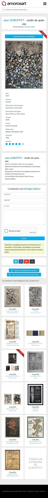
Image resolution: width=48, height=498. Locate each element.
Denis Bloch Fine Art (13, 443)
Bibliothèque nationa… (12, 343)
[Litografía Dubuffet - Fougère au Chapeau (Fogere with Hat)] (12, 297)
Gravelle (35, 311)
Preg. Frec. (43, 491)
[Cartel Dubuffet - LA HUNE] (35, 395)
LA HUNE (35, 409)
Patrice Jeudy (35, 345)
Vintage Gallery (29, 27)
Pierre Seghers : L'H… (13, 409)
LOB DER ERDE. (12, 474)
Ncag (35, 378)
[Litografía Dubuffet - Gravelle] (35, 297)
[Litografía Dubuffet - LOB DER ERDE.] (13, 460)
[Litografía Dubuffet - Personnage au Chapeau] (12, 427)
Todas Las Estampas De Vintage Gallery (25, 275)
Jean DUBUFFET (13, 20)
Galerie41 (35, 410)
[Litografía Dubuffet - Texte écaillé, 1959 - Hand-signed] (35, 362)
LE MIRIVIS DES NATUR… (12, 376)
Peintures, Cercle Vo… (35, 441)
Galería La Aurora (35, 312)
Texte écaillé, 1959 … (35, 376)
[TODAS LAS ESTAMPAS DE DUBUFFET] (35, 477)
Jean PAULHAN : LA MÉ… (35, 343)
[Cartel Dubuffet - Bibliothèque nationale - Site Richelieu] (13, 330)
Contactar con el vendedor (24, 36)
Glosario (36, 491)
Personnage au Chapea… (13, 441)
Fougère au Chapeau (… (12, 311)
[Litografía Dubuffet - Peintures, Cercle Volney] (35, 427)
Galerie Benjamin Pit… (12, 476)
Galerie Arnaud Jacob (12, 345)
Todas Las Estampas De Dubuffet (25, 270)
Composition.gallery (12, 312)
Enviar (24, 238)
